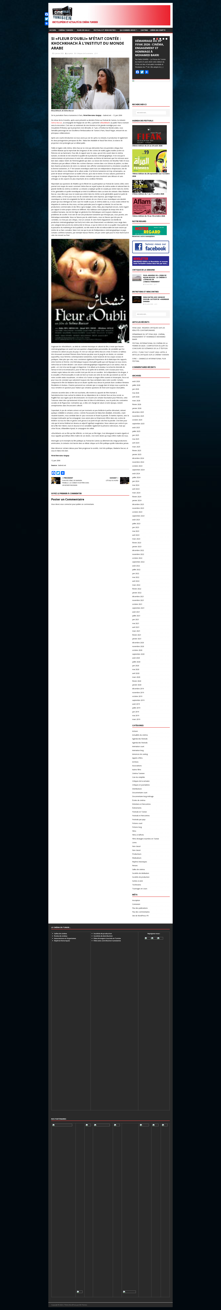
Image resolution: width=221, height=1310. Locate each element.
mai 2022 (135, 590)
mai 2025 (135, 451)
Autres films (136, 782)
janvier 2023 (136, 559)
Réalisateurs (136, 870)
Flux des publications (140, 920)
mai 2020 (135, 682)
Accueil (52, 30)
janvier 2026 (136, 421)
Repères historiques (139, 874)
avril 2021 (135, 640)
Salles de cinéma (138, 882)
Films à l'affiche (138, 847)
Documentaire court (139, 805)
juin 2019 (135, 724)
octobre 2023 (137, 524)
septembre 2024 (138, 482)
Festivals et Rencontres (105, 30)
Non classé (136, 859)
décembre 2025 (138, 425)
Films (134, 843)
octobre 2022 (137, 570)
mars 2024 (136, 505)
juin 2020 (135, 678)
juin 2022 (135, 586)
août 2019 (136, 716)
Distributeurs (137, 801)
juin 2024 (135, 494)
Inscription (136, 913)
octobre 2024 (137, 478)
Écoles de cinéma (138, 813)
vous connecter (66, 504)
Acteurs (135, 743)
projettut (70, 53)
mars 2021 (136, 643)
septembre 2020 (138, 667)
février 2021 (136, 647)
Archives (135, 774)
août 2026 (136, 394)
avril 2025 (135, 455)
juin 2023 (135, 540)
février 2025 (136, 463)
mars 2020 (136, 690)
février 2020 (136, 693)
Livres (134, 855)
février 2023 (136, 555)
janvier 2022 (136, 605)
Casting (144, 30)
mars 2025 (136, 459)
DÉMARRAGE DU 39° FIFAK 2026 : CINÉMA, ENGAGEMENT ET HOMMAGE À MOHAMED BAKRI (148, 349)
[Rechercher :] (151, 125)
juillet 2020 (136, 674)
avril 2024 (135, 501)
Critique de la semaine (143, 282)
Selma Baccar (56, 123)
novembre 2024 (138, 474)
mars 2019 (136, 732)
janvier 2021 (136, 651)
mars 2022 (136, 597)
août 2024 (136, 486)
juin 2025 (135, 448)
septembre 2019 (138, 713)
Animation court (138, 759)
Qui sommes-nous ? (128, 30)
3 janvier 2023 (59, 53)
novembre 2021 (138, 613)
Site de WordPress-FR (140, 928)
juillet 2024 (136, 490)
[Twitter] (46, 19)
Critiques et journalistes (141, 797)
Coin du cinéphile (138, 790)
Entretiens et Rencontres (145, 304)
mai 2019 (135, 728)
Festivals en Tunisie (139, 824)
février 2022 (136, 601)
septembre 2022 (138, 574)
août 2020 (136, 670)
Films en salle (83, 30)
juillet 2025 (136, 444)
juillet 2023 (136, 536)
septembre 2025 (138, 436)
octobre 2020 (137, 663)
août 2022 (136, 578)
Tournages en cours (139, 901)
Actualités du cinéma (140, 747)
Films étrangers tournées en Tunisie (145, 851)
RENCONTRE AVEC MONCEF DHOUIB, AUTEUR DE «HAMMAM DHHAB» (156, 312)
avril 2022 (135, 593)
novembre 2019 (138, 705)
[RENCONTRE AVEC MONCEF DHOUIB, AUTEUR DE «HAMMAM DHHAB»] (136, 314)
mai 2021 (135, 636)
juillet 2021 (136, 628)
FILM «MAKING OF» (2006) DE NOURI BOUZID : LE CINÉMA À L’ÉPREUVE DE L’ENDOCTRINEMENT (155, 291)
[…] (148, 80)
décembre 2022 (138, 563)
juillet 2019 (136, 720)
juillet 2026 (136, 398)
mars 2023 (136, 551)
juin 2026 (135, 402)
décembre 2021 (138, 609)
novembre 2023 (138, 521)
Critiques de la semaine (85, 53)
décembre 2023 (138, 517)
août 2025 (136, 440)
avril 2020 (135, 686)
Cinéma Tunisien (66, 30)
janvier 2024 (136, 513)
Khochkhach (105, 123)
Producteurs (136, 866)
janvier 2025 (136, 467)
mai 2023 (135, 544)
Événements (136, 820)
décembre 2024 (138, 471)
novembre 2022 (138, 567)
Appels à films (137, 770)
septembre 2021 (138, 620)
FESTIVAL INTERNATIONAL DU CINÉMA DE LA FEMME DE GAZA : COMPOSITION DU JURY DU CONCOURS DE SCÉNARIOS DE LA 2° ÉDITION (150, 358)
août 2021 (136, 624)
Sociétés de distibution (140, 886)
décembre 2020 (138, 655)
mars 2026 (136, 413)
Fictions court (137, 836)
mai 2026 (135, 405)
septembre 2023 (138, 528)
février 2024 (136, 509)
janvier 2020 (136, 697)
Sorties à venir (137, 893)
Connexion (136, 917)
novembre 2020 (138, 659)
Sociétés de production (140, 889)
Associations (137, 778)
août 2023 (136, 532)
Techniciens (136, 897)
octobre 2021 (137, 617)
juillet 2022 (136, 582)
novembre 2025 (138, 428)
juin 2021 (135, 632)
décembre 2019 (138, 701)
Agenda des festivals (140, 751)
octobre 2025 (137, 432)
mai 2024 (135, 497)
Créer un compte (157, 30)
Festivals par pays (138, 832)
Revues (135, 878)
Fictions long (137, 840)
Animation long (138, 763)
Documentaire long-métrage (143, 809)
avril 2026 (135, 409)
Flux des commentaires (141, 924)
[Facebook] (46, 14)
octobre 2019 (137, 709)
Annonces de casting (140, 767)
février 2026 (136, 417)
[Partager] (46, 23)
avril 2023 (135, 547)
